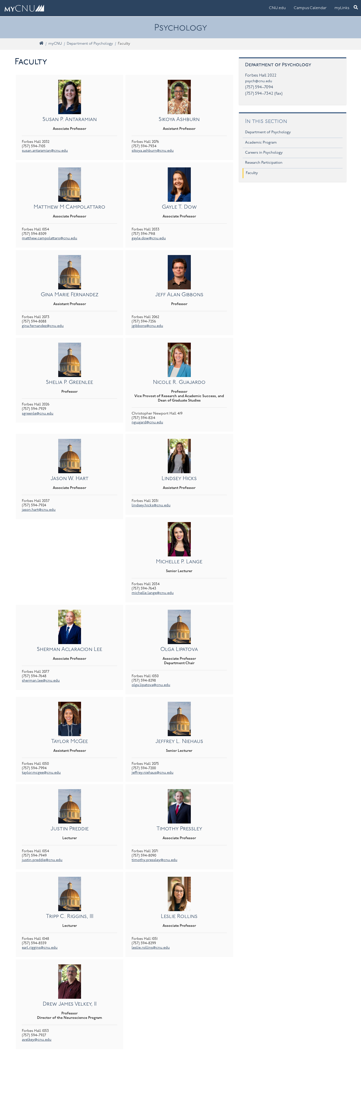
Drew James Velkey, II (70, 1004)
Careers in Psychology (264, 153)
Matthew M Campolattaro (69, 207)
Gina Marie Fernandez (69, 295)
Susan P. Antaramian (69, 119)
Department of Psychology (90, 44)
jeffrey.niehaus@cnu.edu (152, 773)
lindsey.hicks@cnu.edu (151, 505)
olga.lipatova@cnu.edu (151, 685)
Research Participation (263, 163)
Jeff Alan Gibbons (179, 295)
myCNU (55, 44)
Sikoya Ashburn (179, 119)
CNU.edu (277, 8)
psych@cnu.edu (258, 81)
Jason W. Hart (70, 479)
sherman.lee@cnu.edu (41, 681)
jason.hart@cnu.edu (39, 510)
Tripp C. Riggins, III (69, 916)
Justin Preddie (70, 829)
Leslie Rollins (179, 916)
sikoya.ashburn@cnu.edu (153, 151)
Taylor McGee (69, 741)
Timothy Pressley (179, 829)
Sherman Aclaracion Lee (69, 649)
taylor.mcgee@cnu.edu (41, 773)
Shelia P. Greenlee (69, 382)
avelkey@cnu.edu (36, 1040)
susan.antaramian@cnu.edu (45, 151)
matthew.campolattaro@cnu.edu (49, 238)
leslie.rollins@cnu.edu (151, 948)
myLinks (341, 8)
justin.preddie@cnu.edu (42, 860)
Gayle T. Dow (179, 207)
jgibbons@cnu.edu (147, 326)
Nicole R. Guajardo (179, 382)
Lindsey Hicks (179, 479)
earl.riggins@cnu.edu (39, 948)
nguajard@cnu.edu (147, 422)
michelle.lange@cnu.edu (153, 593)
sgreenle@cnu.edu (37, 414)
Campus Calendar (310, 8)
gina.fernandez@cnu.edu (43, 326)
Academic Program (261, 143)
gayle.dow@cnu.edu (149, 238)
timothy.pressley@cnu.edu (154, 860)
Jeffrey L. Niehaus (179, 741)
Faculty (252, 173)
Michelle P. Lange (179, 562)
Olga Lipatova (179, 649)
